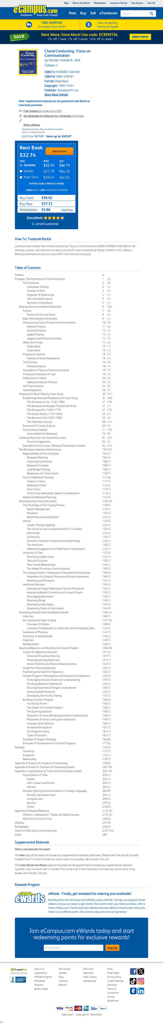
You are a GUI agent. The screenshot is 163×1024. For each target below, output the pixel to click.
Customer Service (118, 3)
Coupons (63, 980)
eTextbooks (108, 13)
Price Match (113, 972)
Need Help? (67, 1014)
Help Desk (88, 972)
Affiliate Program (43, 976)
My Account (137, 3)
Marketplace (100, 3)
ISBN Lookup (90, 976)
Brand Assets (41, 988)
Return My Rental (81, 3)
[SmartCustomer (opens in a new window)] (45, 224)
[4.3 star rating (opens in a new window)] (54, 218)
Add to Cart (59, 151)
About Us (39, 968)
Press (110, 968)
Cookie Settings (115, 980)
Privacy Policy (114, 976)
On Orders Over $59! (42, 111)
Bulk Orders (65, 968)
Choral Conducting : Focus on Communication (42, 129)
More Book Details (56, 94)
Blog (66, 3)
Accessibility (40, 972)
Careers (63, 972)
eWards (63, 984)
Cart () (151, 3)
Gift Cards (88, 968)
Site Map (112, 984)
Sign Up (112, 947)
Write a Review (31, 124)
